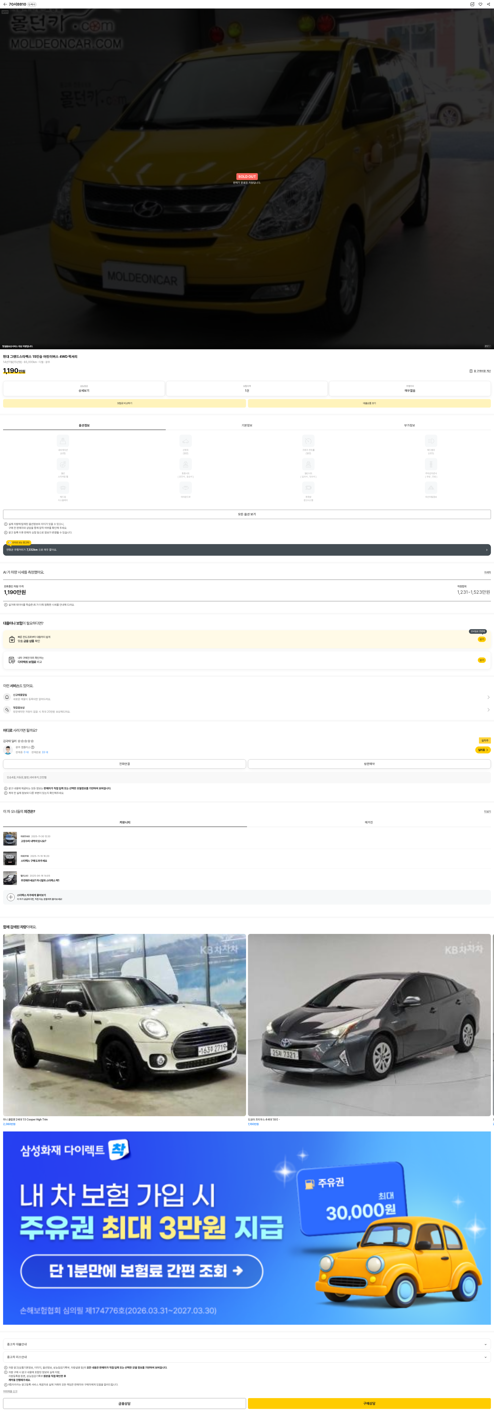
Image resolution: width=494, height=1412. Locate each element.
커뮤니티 (125, 822)
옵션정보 (84, 425)
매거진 (369, 822)
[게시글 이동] (247, 839)
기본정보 (247, 425)
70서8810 (22, 4)
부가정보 (409, 425)
